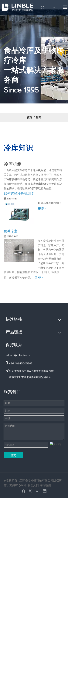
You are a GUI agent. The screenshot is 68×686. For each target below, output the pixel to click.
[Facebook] (24, 491)
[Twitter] (31, 491)
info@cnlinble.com (20, 355)
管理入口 (33, 485)
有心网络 (20, 485)
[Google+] (38, 491)
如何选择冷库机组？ (19, 193)
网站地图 (45, 485)
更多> (42, 208)
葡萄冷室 (10, 231)
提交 (13, 455)
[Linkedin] (45, 491)
